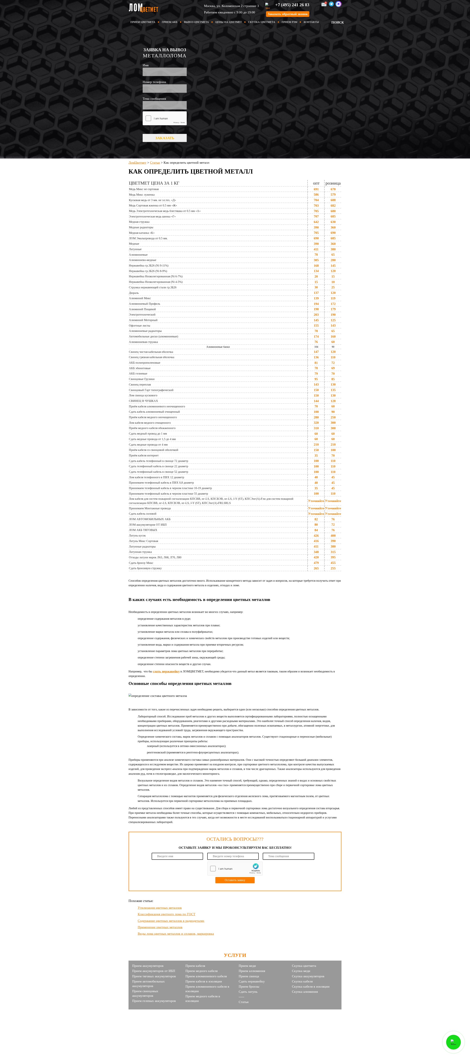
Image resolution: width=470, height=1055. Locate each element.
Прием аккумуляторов (148, 966)
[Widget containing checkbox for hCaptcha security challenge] (165, 118)
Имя (146, 65)
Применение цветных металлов (160, 927)
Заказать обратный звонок (288, 14)
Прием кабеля (195, 966)
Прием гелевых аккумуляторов (154, 1001)
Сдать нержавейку (252, 981)
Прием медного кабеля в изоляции (202, 998)
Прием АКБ (170, 22)
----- (241, 997)
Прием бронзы (249, 986)
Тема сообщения (154, 98)
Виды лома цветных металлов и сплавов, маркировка (176, 933)
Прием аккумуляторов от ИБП (153, 971)
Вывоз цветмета (196, 22)
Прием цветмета (142, 22)
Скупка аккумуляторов (308, 976)
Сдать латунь (248, 991)
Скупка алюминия (305, 991)
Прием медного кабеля (201, 971)
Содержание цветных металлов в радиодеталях (171, 921)
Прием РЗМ (289, 22)
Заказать (164, 138)
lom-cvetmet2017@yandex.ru (259, 1012)
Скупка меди (301, 971)
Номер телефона (154, 82)
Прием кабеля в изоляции (203, 981)
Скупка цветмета (261, 22)
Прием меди (247, 966)
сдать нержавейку (166, 671)
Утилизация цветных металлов (160, 908)
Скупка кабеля (302, 981)
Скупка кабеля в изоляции (311, 986)
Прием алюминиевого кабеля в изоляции (207, 989)
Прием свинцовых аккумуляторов (145, 993)
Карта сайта (235, 1019)
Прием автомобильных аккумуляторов (148, 984)
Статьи (244, 1002)
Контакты (311, 22)
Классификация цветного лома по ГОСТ (166, 914)
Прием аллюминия (252, 971)
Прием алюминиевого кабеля (206, 976)
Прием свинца (249, 976)
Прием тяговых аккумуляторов (154, 976)
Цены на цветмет (228, 22)
